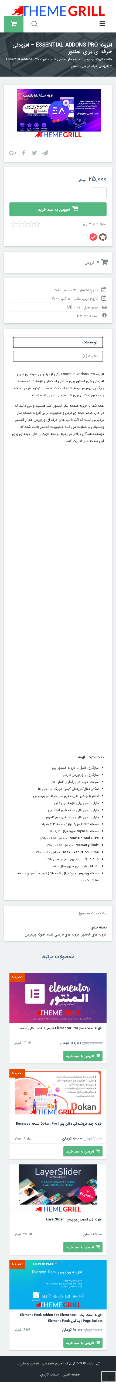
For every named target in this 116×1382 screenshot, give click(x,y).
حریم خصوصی (52, 1363)
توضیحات (90, 342)
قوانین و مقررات (28, 1363)
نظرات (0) (90, 356)
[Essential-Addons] (58, 114)
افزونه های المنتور (94, 934)
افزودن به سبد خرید (54, 210)
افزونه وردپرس (93, 59)
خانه (109, 59)
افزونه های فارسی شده (65, 59)
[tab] (58, 342)
